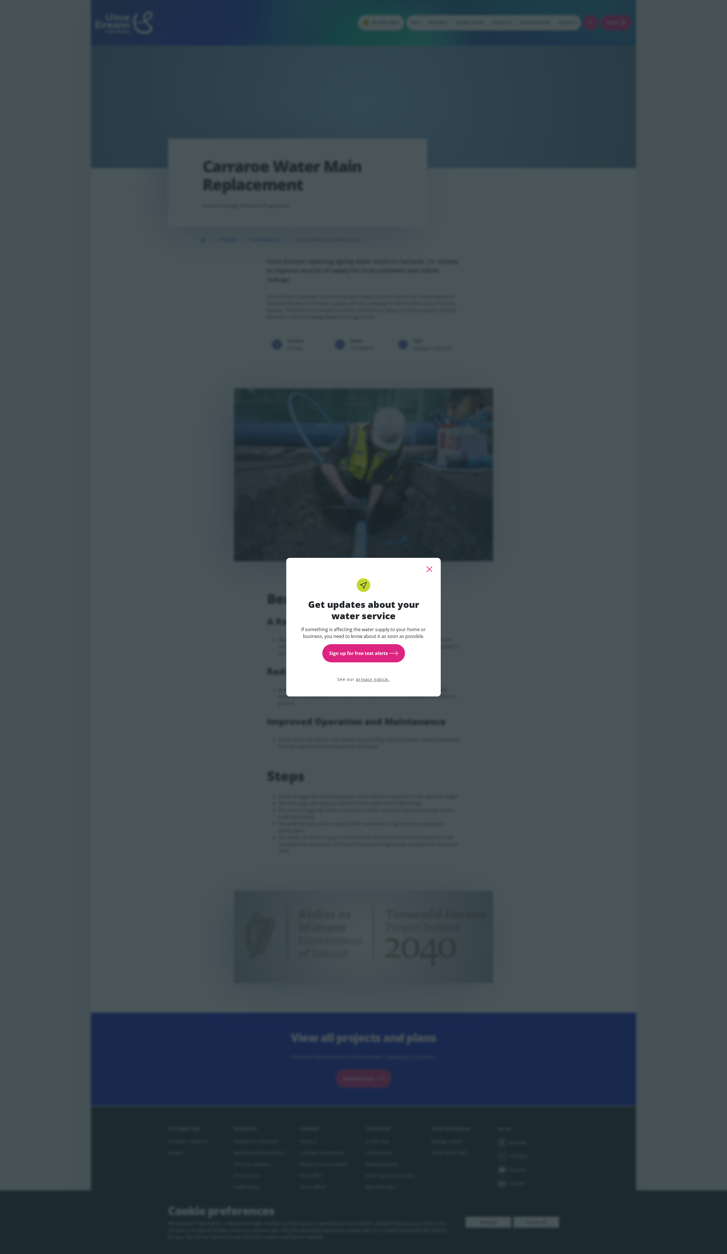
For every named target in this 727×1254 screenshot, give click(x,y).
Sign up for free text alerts (358, 653)
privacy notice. (373, 679)
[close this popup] (429, 569)
